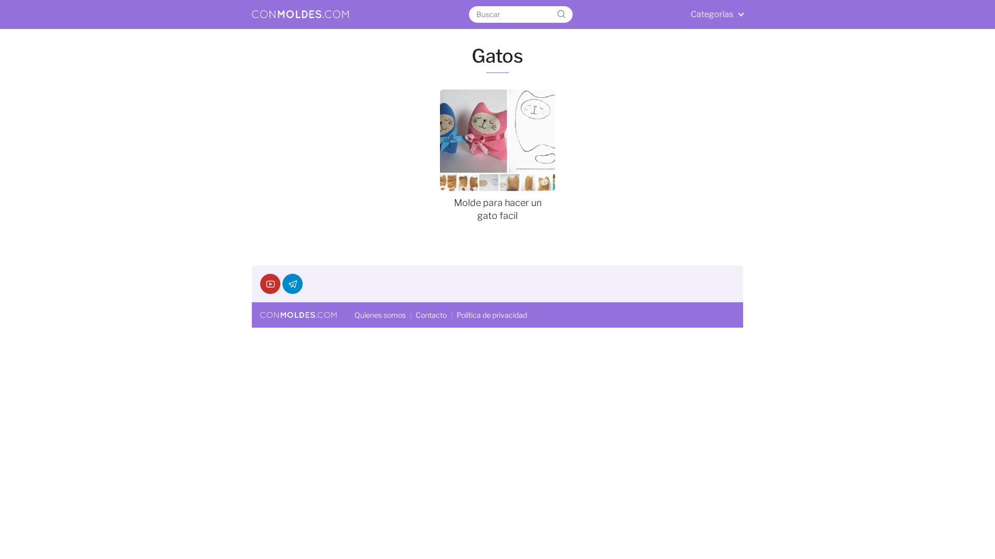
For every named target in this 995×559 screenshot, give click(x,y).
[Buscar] (561, 14)
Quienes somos (380, 315)
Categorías (712, 14)
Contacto (431, 315)
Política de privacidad (492, 315)
